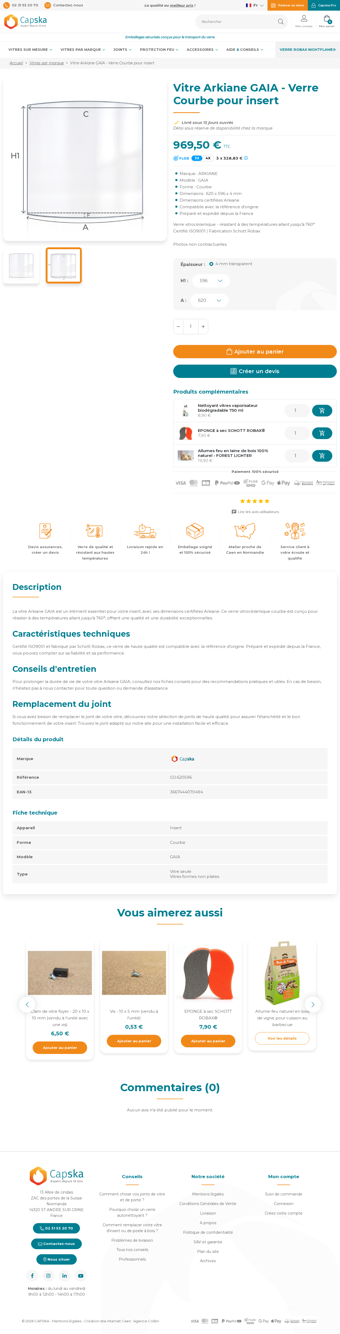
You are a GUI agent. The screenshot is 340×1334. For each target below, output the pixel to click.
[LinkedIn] (65, 1276)
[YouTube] (81, 1276)
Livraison (208, 1213)
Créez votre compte (284, 1213)
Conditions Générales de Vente (207, 1203)
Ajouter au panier (259, 351)
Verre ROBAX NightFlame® (308, 50)
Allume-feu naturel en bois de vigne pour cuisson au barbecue (282, 1018)
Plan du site (208, 1251)
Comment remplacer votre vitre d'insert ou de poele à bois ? (132, 1228)
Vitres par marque (81, 50)
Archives (208, 1260)
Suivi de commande (283, 1194)
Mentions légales (208, 1194)
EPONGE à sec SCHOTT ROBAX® (231, 430)
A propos (208, 1222)
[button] (304, 22)
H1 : (184, 280)
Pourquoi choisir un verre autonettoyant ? (132, 1212)
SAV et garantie (208, 1242)
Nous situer (58, 1259)
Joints (120, 50)
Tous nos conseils (132, 1249)
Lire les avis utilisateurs (258, 511)
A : (183, 300)
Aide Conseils (243, 50)
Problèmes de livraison (132, 1240)
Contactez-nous (58, 1243)
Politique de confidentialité (208, 1232)
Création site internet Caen (108, 1321)
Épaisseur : (193, 264)
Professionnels (132, 1259)
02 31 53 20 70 (58, 1228)
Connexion (284, 1203)
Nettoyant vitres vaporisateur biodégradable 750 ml (228, 408)
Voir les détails (282, 1038)
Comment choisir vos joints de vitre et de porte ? (132, 1197)
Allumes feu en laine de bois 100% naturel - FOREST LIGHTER (233, 453)
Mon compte (283, 1176)
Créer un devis (259, 371)
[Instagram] (48, 1276)
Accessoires (201, 50)
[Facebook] (32, 1276)
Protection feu (157, 50)
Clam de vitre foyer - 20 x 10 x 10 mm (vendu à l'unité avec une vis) (60, 1018)
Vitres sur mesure (28, 50)
